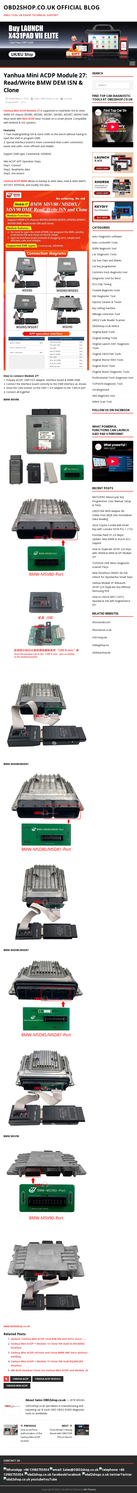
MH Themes (90, 1489)
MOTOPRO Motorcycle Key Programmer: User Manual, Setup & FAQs (111, 501)
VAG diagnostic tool (103, 395)
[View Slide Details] (68, 41)
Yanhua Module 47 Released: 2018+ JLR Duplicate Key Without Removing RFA (111, 587)
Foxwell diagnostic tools (106, 290)
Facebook (73, 1474)
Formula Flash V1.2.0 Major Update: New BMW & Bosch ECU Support (111, 539)
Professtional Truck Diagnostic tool (112, 377)
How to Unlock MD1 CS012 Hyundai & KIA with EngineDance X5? (111, 601)
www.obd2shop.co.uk (17, 1326)
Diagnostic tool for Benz (106, 278)
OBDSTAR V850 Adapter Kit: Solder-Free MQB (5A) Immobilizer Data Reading (112, 515)
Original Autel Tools (103, 332)
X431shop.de (99, 637)
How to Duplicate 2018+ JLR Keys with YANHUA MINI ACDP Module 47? (111, 553)
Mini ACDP (28, 118)
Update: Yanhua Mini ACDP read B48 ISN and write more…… (48, 1339)
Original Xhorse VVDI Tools (107, 359)
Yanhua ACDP (21, 1378)
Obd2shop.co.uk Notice (105, 326)
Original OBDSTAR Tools (106, 354)
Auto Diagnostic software (107, 236)
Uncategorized (100, 389)
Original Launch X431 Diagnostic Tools (111, 345)
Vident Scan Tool (102, 401)
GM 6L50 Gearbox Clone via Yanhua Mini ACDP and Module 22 (49, 1370)
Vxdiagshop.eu (100, 645)
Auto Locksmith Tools (105, 242)
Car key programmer (104, 266)
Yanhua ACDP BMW (15, 181)
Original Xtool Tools (103, 366)
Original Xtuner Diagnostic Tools (111, 371)
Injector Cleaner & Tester (106, 302)
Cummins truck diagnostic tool (109, 272)
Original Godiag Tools (104, 338)
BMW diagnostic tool (104, 248)
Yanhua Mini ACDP (17, 1385)
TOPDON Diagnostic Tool (107, 383)
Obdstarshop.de (101, 652)
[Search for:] (112, 85)
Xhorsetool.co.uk (101, 630)
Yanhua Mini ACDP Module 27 (22, 110)
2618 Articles (77, 1400)
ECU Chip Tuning (101, 284)
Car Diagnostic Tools (104, 254)
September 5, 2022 (19, 98)
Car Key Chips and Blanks (106, 260)
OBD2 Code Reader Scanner (108, 320)
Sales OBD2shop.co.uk (46, 98)
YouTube (50, 1479)
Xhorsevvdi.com (101, 622)
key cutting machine (103, 308)
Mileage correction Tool (106, 314)
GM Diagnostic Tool (103, 296)
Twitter (126, 1474)
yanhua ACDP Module (48, 1378)
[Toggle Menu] (132, 63)
